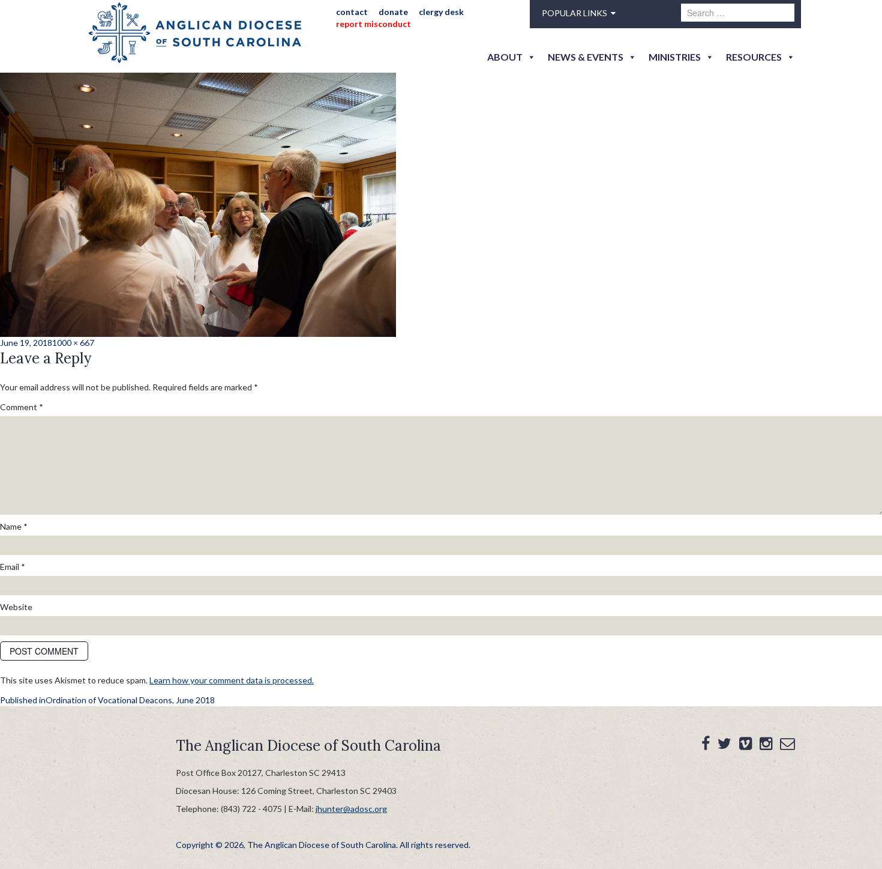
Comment (21, 407)
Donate (393, 12)
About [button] (505, 56)
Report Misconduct (373, 24)
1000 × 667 (73, 343)
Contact (352, 12)
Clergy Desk (441, 12)
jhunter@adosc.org (351, 809)
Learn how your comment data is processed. (231, 680)
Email (12, 567)
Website (16, 607)
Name (14, 526)
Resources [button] (754, 56)
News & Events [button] (585, 56)
